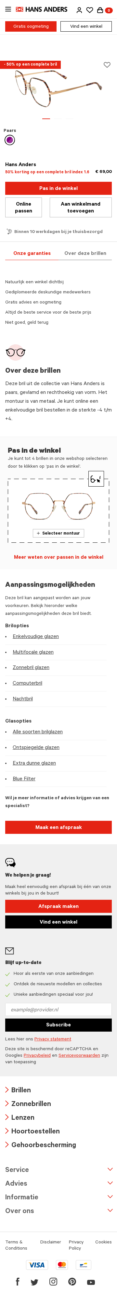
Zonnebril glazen (31, 668)
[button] (79, 10)
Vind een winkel (86, 27)
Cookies (103, 1242)
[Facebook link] (18, 1282)
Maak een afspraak (58, 828)
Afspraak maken (58, 907)
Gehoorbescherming (40, 1146)
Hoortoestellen (32, 1132)
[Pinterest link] (72, 1282)
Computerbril (27, 683)
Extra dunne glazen (34, 763)
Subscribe (58, 1025)
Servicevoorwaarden (79, 1056)
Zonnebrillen (28, 1105)
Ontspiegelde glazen (36, 748)
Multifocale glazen (33, 652)
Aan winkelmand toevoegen (80, 208)
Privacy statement (52, 1039)
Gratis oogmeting (31, 27)
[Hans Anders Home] (45, 9)
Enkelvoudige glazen (36, 637)
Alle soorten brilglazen (38, 732)
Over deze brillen (85, 254)
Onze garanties (32, 254)
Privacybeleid (37, 1056)
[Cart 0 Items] (100, 10)
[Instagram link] (53, 1282)
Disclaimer (50, 1242)
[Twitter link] (34, 1282)
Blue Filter (24, 779)
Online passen (23, 208)
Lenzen (19, 1119)
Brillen (18, 1091)
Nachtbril (23, 699)
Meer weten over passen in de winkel (58, 558)
